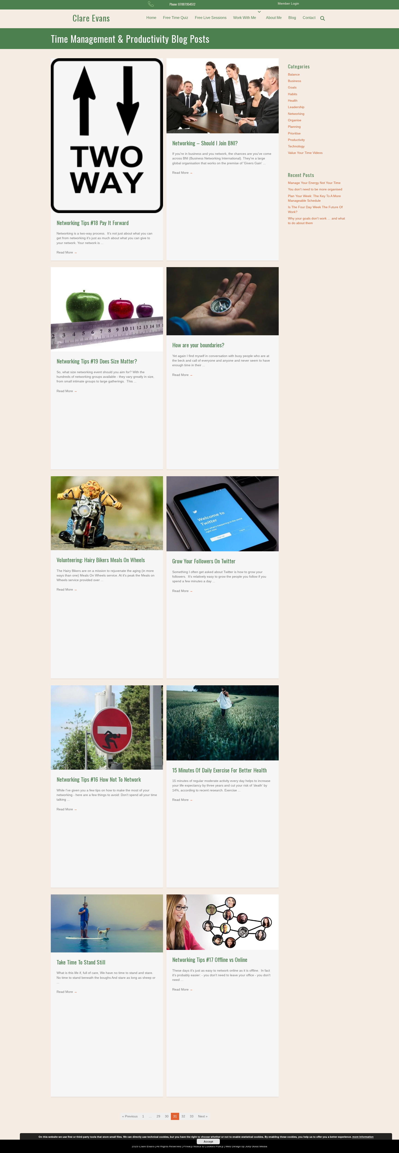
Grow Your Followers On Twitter (204, 561)
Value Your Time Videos (305, 153)
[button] (259, 12)
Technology (296, 146)
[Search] (322, 18)
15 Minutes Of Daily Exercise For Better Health (219, 770)
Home (151, 18)
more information (363, 1136)
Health (292, 100)
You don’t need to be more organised (315, 189)
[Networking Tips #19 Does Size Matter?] (107, 309)
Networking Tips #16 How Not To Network (99, 779)
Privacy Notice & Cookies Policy (203, 1146)
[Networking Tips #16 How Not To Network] (107, 727)
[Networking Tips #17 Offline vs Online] (222, 922)
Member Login (288, 3)
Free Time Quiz (175, 18)
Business (294, 81)
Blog (292, 18)
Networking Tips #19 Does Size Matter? (97, 361)
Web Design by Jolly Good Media (246, 1146)
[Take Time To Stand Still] (107, 923)
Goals (292, 87)
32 (183, 1116)
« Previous (130, 1116)
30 (167, 1116)
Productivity (296, 140)
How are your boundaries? (198, 345)
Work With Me (244, 18)
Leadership (296, 107)
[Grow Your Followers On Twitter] (222, 513)
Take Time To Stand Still (81, 962)
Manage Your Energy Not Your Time (314, 183)
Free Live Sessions (211, 18)
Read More (67, 252)
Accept (208, 1141)
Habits (292, 94)
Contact (309, 18)
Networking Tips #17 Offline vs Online (209, 959)
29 (158, 1116)
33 (191, 1116)
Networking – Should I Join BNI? (205, 143)
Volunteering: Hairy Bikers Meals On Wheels (101, 559)
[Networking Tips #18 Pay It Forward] (107, 135)
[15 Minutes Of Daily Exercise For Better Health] (222, 722)
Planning (294, 126)
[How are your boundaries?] (222, 301)
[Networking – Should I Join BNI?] (222, 95)
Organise (294, 120)
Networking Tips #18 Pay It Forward (93, 222)
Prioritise (294, 133)
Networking (296, 114)
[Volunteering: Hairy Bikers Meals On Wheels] (107, 513)
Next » (203, 1116)
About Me (274, 18)
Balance (294, 74)
